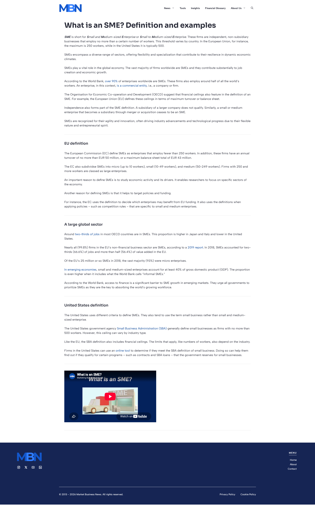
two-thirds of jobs (87, 234)
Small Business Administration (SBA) (142, 328)
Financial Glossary (215, 8)
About (293, 464)
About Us (236, 8)
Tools (183, 8)
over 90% (111, 81)
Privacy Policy (227, 494)
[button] (252, 8)
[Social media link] (18, 467)
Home (293, 459)
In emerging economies (80, 269)
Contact (292, 468)
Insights (195, 8)
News (167, 8)
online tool (123, 350)
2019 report (195, 247)
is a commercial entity (132, 85)
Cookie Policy (248, 494)
